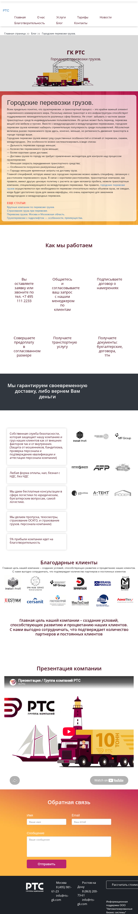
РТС (6, 10)
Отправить (46, 864)
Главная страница (15, 33)
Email (76, 815)
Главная (20, 17)
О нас (41, 17)
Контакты (80, 23)
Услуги (61, 17)
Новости (106, 17)
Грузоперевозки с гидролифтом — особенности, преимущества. (45, 217)
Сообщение (35, 833)
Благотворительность (29, 23)
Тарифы (82, 17)
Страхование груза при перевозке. (27, 210)
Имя (30, 815)
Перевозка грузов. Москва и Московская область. (36, 214)
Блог (59, 23)
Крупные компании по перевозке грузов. (31, 207)
